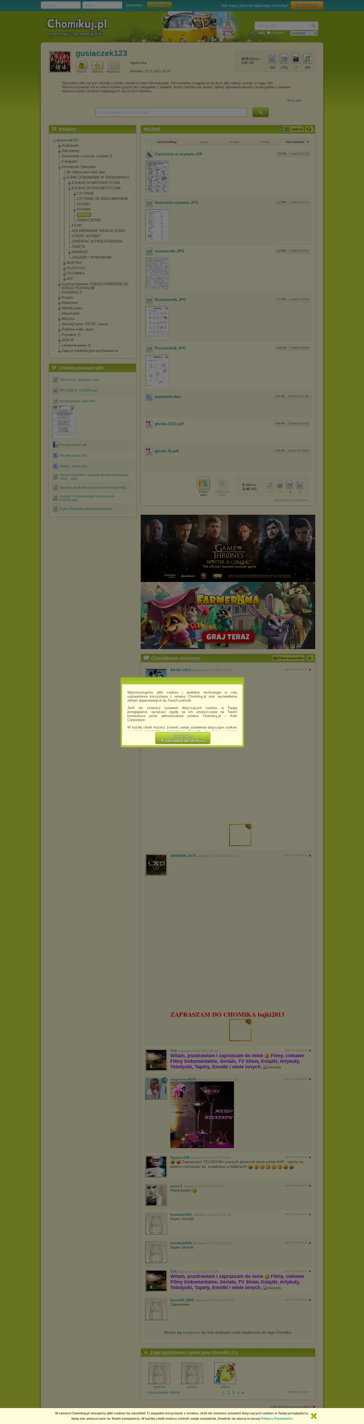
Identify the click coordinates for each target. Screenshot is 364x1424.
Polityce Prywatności (277, 1419)
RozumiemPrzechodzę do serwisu (183, 738)
